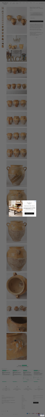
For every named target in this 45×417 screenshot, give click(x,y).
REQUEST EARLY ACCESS (29, 213)
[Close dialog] (35, 201)
